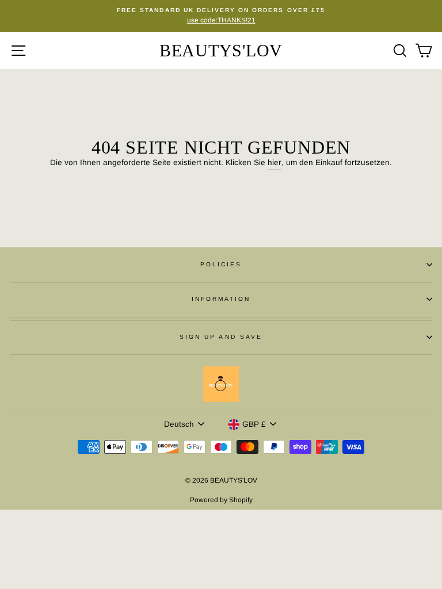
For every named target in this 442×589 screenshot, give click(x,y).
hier (274, 162)
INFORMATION (221, 299)
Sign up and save (221, 337)
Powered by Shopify (221, 500)
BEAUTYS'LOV (221, 50)
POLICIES (221, 264)
